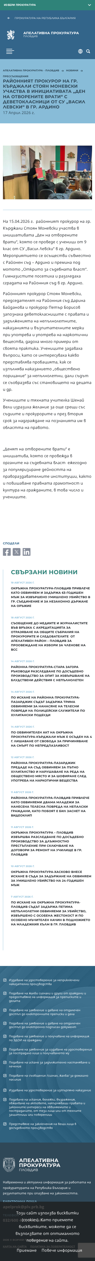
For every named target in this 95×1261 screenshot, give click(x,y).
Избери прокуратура (20, 4)
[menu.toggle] (10, 51)
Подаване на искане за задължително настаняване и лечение (49, 1064)
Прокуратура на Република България (45, 18)
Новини (72, 71)
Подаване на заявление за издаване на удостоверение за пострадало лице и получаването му (50, 1051)
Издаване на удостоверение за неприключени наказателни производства (44, 982)
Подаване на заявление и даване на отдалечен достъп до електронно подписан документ (44, 1025)
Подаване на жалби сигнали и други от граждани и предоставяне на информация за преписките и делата (47, 997)
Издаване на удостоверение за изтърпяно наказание (50, 1090)
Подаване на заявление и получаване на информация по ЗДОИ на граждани (49, 1038)
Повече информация (62, 1250)
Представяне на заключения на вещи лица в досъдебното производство (42, 1126)
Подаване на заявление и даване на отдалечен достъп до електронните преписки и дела (44, 1012)
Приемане (27, 1250)
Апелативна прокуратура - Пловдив (31, 71)
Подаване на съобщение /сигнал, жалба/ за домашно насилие (48, 1077)
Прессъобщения (15, 76)
